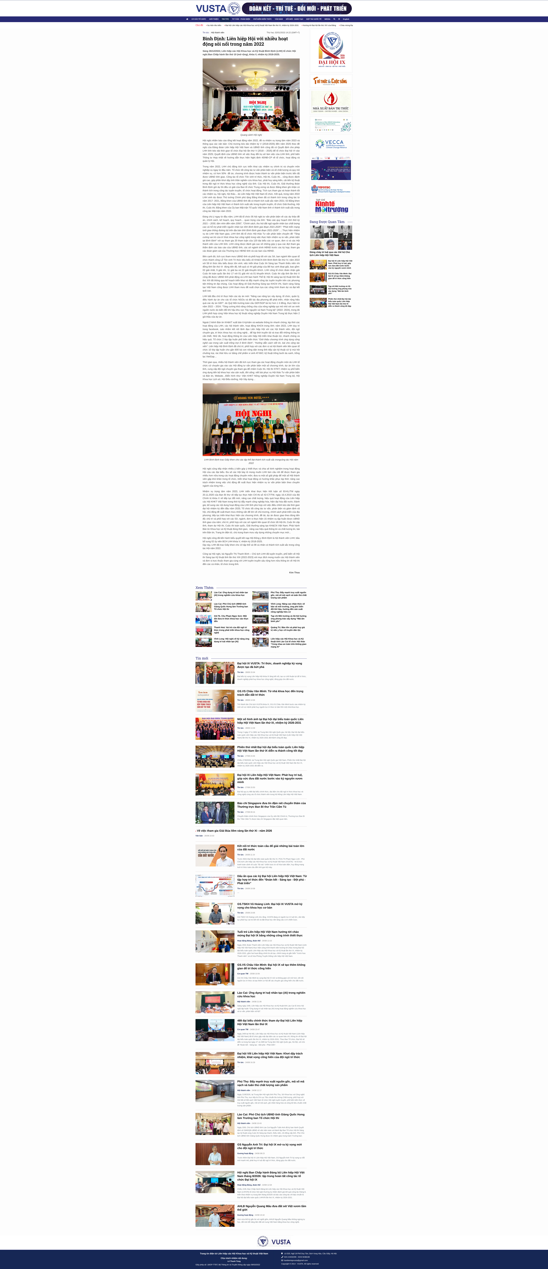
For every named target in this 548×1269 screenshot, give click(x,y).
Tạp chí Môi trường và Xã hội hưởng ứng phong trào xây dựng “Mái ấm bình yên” (288, 619)
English (346, 19)
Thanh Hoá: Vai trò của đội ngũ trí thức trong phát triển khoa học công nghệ (231, 630)
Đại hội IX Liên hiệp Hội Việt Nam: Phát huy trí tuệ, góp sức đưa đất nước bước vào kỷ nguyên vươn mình (270, 779)
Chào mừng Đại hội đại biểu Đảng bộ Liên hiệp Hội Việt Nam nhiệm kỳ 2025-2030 (293, 25)
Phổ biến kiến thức (262, 19)
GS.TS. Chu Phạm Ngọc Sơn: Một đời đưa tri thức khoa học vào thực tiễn (231, 619)
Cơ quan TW (242, 974)
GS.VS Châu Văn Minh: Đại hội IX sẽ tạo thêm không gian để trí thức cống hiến (339, 275)
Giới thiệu (214, 19)
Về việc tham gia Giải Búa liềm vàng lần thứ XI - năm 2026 (234, 830)
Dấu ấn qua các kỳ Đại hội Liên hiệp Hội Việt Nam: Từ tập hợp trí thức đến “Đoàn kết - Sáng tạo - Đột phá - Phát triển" (272, 880)
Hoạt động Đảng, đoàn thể (248, 941)
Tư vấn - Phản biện (241, 19)
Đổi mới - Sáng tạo (294, 19)
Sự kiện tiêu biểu (338, 25)
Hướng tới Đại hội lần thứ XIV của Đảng (239, 25)
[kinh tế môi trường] (331, 206)
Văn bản (279, 19)
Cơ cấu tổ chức (199, 19)
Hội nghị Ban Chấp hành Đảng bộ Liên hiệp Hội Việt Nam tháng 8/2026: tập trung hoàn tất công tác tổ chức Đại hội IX (271, 1176)
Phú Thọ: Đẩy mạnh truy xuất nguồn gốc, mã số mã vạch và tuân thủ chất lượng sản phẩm (289, 595)
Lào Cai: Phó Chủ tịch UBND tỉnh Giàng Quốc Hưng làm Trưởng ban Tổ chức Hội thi (231, 606)
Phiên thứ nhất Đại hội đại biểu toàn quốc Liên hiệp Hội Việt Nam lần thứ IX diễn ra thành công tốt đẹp (339, 302)
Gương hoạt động (245, 1153)
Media (327, 19)
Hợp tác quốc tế (313, 19)
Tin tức (225, 19)
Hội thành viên (217, 33)
